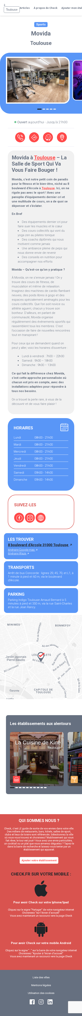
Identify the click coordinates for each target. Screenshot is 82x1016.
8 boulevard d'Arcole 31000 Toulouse (38, 545)
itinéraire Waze (17, 553)
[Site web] (41, 518)
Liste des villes (41, 977)
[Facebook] (19, 518)
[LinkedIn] (50, 1003)
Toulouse (41, 43)
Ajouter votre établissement (39, 860)
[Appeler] (20, 137)
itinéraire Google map (21, 549)
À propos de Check (45, 7)
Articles (25, 7)
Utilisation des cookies (41, 993)
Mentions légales (41, 985)
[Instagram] (30, 518)
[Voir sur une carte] (62, 137)
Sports (41, 24)
